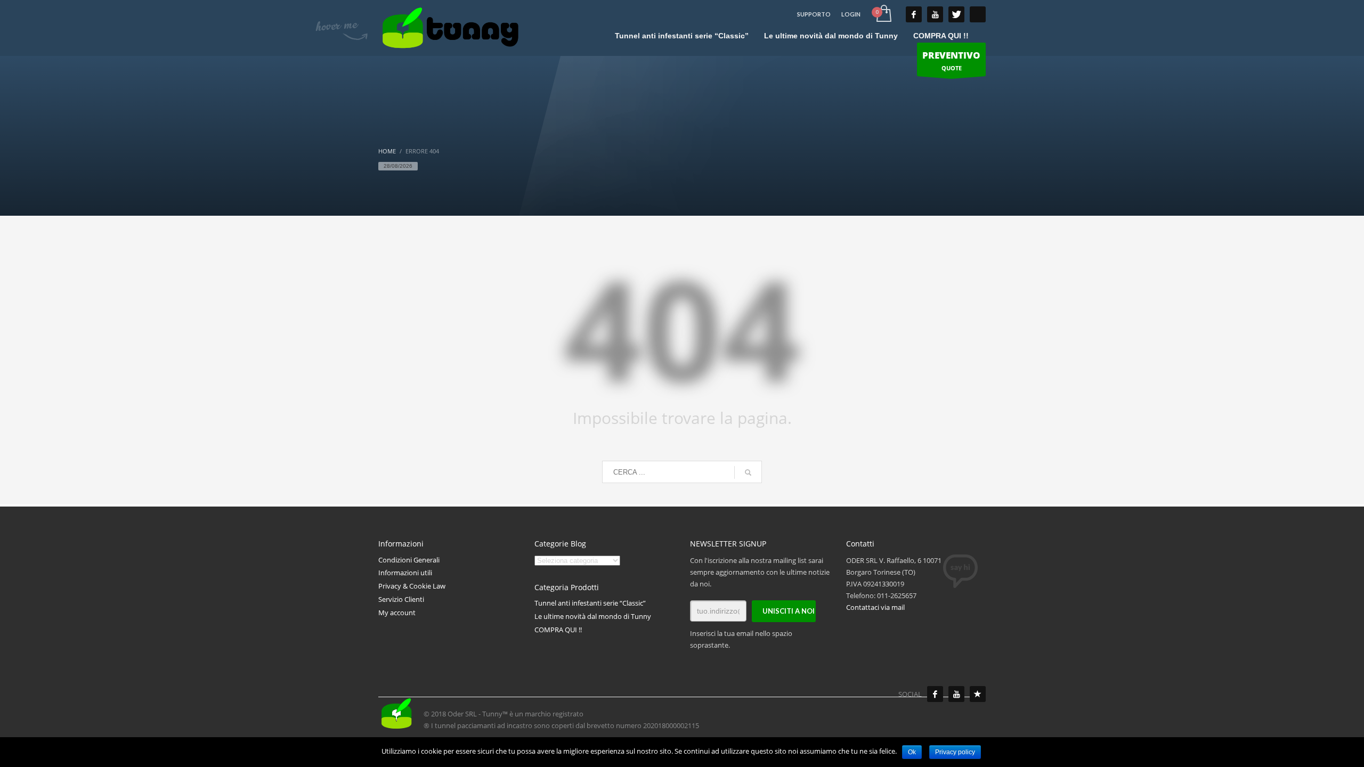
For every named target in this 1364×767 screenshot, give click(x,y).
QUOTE (951, 60)
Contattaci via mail (875, 607)
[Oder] (978, 694)
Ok (912, 752)
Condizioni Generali (409, 560)
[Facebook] (935, 694)
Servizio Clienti (401, 599)
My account (397, 612)
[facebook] (914, 14)
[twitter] (956, 14)
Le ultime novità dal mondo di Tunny (592, 616)
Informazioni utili (405, 572)
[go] (748, 472)
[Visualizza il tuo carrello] (883, 14)
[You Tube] (935, 14)
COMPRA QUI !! (558, 629)
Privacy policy (955, 752)
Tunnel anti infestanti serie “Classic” (590, 603)
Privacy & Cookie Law (411, 586)
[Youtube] (956, 694)
